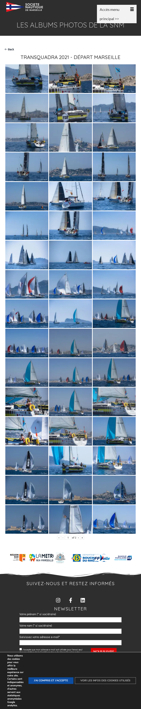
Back (10, 49)
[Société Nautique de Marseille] (71, 7)
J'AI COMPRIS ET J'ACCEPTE (51, 680)
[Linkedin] (82, 600)
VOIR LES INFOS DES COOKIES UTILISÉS (105, 680)
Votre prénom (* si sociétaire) (37, 614)
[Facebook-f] (70, 600)
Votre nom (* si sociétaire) (35, 625)
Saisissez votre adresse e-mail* (39, 637)
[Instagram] (58, 600)
